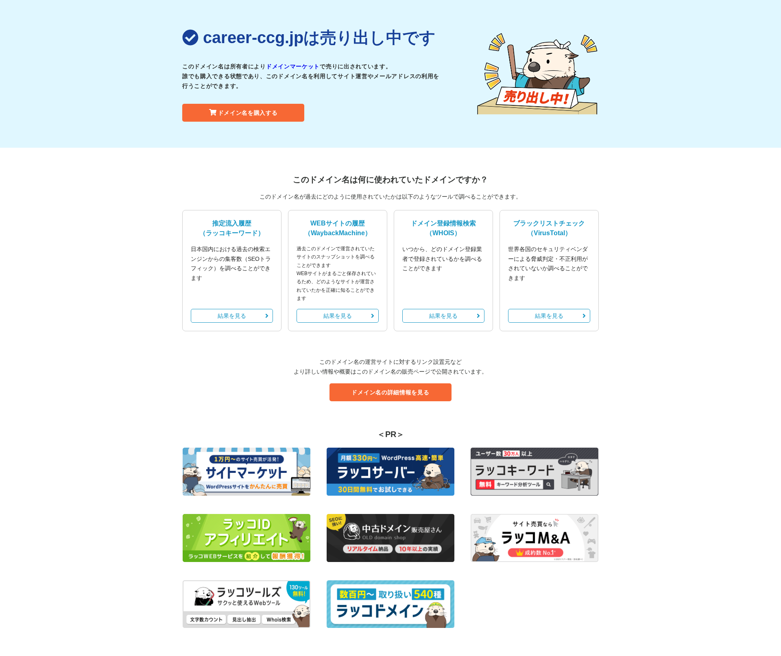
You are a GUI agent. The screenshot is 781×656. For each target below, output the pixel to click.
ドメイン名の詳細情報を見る (390, 392)
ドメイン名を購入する (248, 112)
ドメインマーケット (293, 66)
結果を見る (232, 316)
